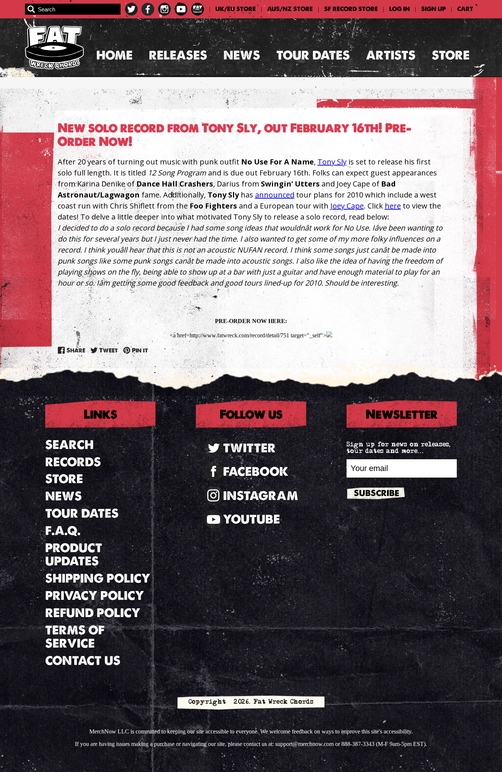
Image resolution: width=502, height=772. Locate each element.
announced (274, 195)
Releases (178, 55)
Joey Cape (347, 206)
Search (69, 444)
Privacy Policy (94, 595)
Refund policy (92, 612)
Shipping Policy (97, 578)
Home (114, 55)
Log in (399, 9)
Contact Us (83, 660)
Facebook (255, 471)
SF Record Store (351, 9)
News (241, 55)
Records (73, 462)
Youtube (251, 519)
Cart (465, 9)
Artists (391, 55)
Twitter (249, 448)
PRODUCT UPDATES (73, 554)
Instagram (260, 495)
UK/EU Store (235, 9)
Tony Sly (332, 162)
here (393, 206)
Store (451, 55)
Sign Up (433, 9)
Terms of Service (74, 637)
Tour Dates (313, 55)
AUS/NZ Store (290, 9)
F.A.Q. (62, 530)
